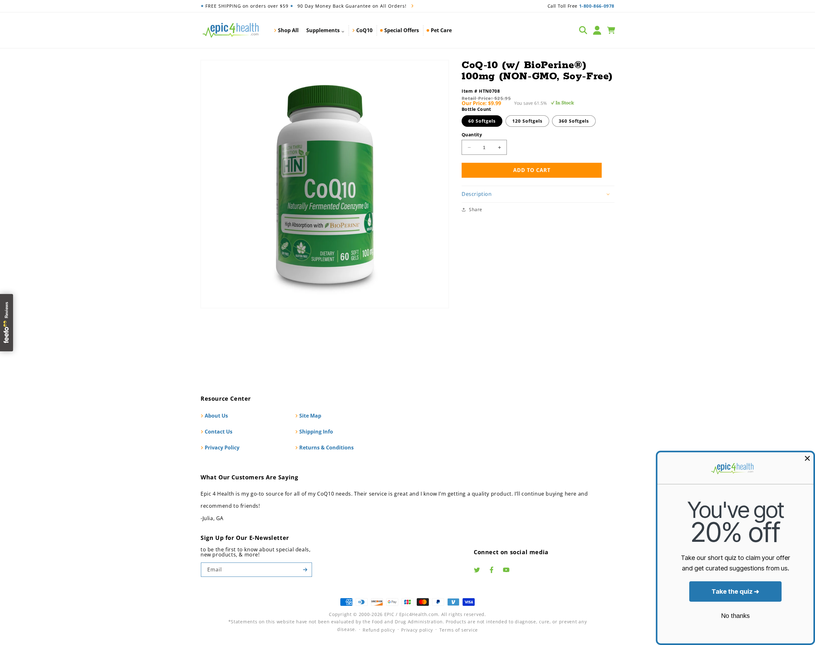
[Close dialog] (807, 458)
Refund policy (379, 630)
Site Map (310, 415)
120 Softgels (527, 121)
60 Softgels (482, 121)
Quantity (472, 135)
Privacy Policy (222, 447)
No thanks (735, 615)
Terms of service (458, 630)
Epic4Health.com (418, 614)
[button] (325, 30)
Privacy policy (417, 630)
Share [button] (475, 209)
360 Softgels (574, 121)
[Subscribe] (305, 569)
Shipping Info (316, 431)
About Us (216, 415)
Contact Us (218, 431)
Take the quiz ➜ (735, 591)
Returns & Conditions (326, 447)
